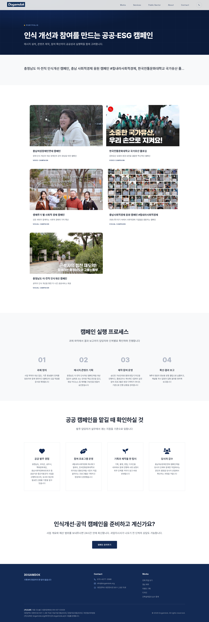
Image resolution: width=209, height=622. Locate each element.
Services (137, 5)
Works (123, 5)
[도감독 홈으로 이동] (16, 4)
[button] (66, 135)
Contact (185, 5)
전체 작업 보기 (147, 580)
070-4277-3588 (104, 579)
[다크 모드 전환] (199, 5)
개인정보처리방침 (89, 613)
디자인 (144, 593)
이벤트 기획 (146, 589)
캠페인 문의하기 (104, 545)
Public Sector (154, 5)
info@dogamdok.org (106, 583)
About (171, 5)
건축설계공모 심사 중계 (150, 597)
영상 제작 (145, 584)
